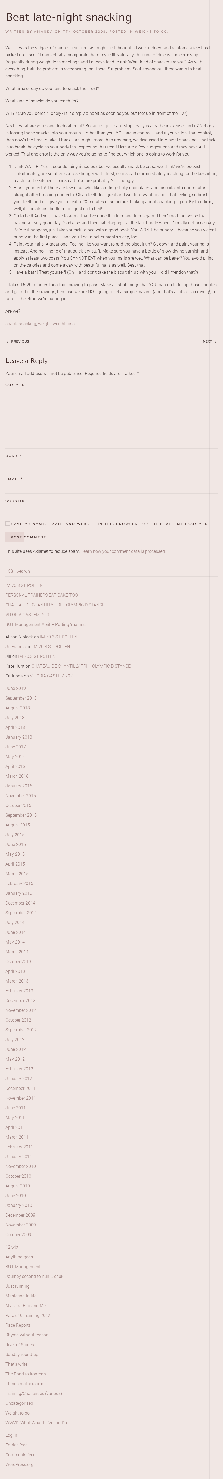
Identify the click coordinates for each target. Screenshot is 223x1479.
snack (11, 323)
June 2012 (15, 1049)
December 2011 (20, 1088)
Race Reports (18, 1325)
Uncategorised (19, 1403)
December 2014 (20, 903)
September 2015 (21, 815)
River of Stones (19, 1344)
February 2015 (19, 883)
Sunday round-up (21, 1354)
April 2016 (15, 766)
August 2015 (17, 825)
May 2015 (15, 854)
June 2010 (15, 1195)
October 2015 (18, 805)
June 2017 (15, 747)
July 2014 (14, 922)
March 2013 (17, 981)
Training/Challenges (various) (33, 1393)
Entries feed (16, 1445)
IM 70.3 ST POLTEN (24, 585)
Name (13, 456)
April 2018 (15, 727)
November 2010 (20, 1166)
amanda (43, 31)
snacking (27, 323)
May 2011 (15, 1117)
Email (14, 479)
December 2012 (20, 1000)
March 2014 (17, 951)
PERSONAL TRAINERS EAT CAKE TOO (41, 595)
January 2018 (18, 737)
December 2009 (20, 1215)
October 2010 (18, 1176)
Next (208, 341)
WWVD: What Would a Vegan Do (36, 1422)
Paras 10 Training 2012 (27, 1315)
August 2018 (17, 708)
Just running (17, 1286)
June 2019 (15, 688)
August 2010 (17, 1186)
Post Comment (28, 537)
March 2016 (17, 776)
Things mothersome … (26, 1383)
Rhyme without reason (26, 1335)
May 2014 (15, 942)
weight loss (64, 323)
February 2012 (19, 1068)
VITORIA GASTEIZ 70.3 (27, 614)
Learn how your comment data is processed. (123, 551)
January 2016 (18, 786)
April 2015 (15, 864)
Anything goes (19, 1257)
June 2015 (15, 844)
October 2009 (18, 1234)
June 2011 (15, 1107)
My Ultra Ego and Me (25, 1305)
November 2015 (20, 795)
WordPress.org (19, 1464)
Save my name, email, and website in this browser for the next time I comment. (111, 524)
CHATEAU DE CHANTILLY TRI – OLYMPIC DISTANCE (54, 605)
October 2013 (18, 961)
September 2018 (21, 698)
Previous (19, 341)
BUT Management (23, 1266)
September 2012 (21, 1029)
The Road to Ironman (25, 1374)
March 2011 (17, 1137)
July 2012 (14, 1039)
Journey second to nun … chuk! (34, 1276)
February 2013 (19, 990)
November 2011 (20, 1098)
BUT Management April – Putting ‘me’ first (45, 624)
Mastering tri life (20, 1296)
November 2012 (20, 1010)
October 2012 (18, 1020)
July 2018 (14, 717)
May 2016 (15, 756)
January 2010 (18, 1205)
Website (15, 501)
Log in (11, 1435)
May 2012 (15, 1059)
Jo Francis (15, 646)
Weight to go (151, 31)
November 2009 (20, 1225)
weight (44, 323)
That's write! (17, 1364)
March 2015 (17, 873)
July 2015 (14, 834)
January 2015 (18, 893)
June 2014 (15, 932)
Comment (16, 385)
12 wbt (11, 1247)
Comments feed (20, 1454)
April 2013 (15, 971)
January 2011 (18, 1156)
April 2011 (15, 1127)
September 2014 (21, 912)
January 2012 (18, 1078)
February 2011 (19, 1146)
